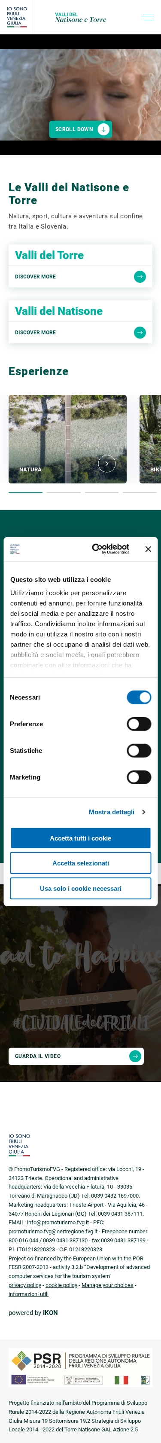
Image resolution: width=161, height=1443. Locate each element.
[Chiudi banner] (148, 549)
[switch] (139, 724)
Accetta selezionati (80, 863)
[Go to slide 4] (140, 492)
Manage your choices (108, 1285)
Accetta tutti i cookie (80, 837)
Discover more (35, 277)
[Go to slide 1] (26, 492)
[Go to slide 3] (102, 492)
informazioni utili (29, 1294)
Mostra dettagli (112, 812)
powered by (33, 1313)
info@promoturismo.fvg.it (58, 1222)
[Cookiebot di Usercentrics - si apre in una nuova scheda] (96, 549)
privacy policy (25, 1285)
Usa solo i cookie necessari (81, 888)
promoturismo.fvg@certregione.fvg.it (53, 1231)
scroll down (74, 129)
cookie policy (61, 1285)
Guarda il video (38, 1056)
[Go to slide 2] (64, 492)
